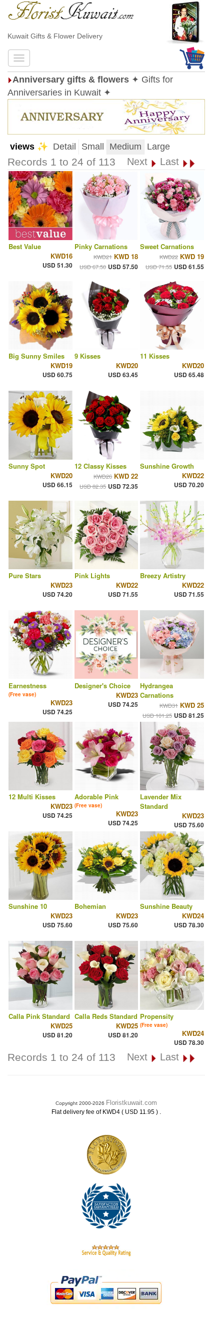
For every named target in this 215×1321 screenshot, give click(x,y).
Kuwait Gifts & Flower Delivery (55, 36)
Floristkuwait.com (131, 1102)
